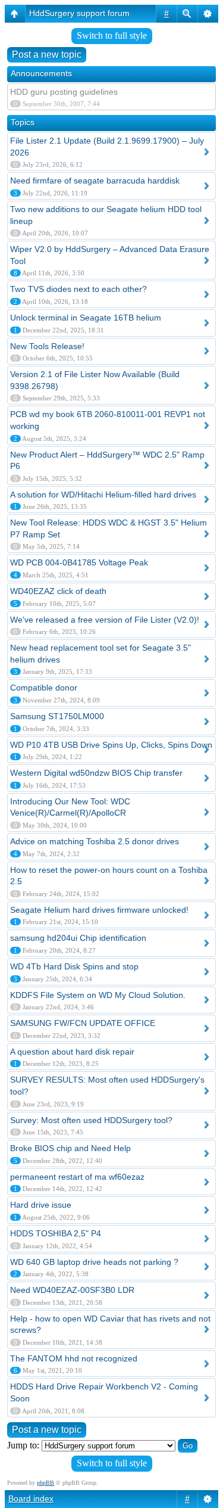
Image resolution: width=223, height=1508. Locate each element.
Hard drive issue (40, 1204)
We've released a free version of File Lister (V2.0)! (104, 619)
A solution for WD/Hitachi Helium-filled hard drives (103, 494)
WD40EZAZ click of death (58, 591)
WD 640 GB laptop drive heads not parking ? (94, 1262)
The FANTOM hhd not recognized (73, 1358)
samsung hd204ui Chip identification (78, 938)
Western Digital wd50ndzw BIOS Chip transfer (96, 773)
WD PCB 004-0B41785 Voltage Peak (79, 562)
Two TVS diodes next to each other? (78, 289)
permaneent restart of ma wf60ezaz (77, 1176)
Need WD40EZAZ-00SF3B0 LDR (72, 1290)
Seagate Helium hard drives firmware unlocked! (99, 910)
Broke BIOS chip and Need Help (70, 1148)
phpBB (45, 1482)
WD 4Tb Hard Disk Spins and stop (74, 966)
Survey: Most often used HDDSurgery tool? (91, 1120)
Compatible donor (43, 687)
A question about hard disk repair (72, 1051)
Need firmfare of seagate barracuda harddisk (95, 180)
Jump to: (23, 1445)
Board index (31, 1498)
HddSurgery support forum (79, 13)
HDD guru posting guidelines (64, 92)
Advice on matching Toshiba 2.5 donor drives (94, 841)
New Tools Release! (47, 346)
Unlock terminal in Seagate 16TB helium (85, 317)
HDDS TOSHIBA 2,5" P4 (55, 1233)
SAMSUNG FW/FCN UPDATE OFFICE (82, 1023)
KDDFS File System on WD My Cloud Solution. (98, 995)
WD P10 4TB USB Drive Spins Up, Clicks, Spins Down (111, 745)
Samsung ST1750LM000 (57, 716)
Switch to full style (112, 35)
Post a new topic (46, 54)
